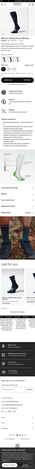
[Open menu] (2, 4)
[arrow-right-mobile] (31, 284)
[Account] (29, 5)
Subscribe (29, 389)
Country (6, 439)
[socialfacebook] (17, 435)
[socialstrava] (25, 435)
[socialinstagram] (20, 435)
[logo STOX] (18, 4)
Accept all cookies (9, 465)
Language (22, 439)
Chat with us (13, 408)
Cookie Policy (6, 460)
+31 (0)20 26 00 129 (12, 401)
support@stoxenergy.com (14, 405)
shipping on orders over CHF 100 (22, 1)
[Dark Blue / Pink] (4, 59)
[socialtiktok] (22, 435)
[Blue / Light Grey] (11, 59)
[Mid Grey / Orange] (17, 59)
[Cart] (33, 5)
